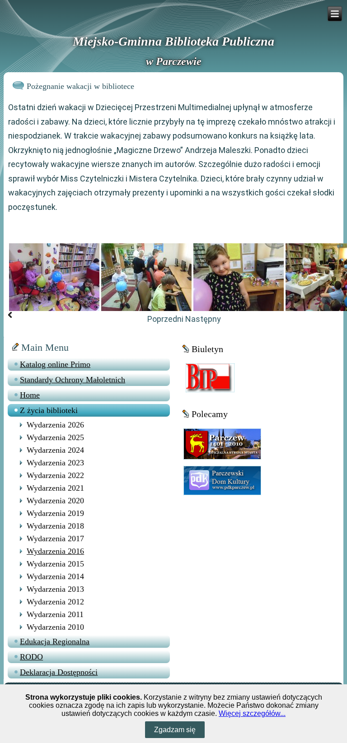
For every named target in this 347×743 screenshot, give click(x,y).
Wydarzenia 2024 (55, 450)
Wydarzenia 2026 (55, 424)
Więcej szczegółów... (252, 713)
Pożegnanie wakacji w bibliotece (80, 86)
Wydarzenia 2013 (55, 589)
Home (30, 394)
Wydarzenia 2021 (55, 487)
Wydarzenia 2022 (55, 475)
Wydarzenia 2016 (55, 551)
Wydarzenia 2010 (55, 627)
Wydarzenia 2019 (55, 513)
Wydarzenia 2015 (55, 563)
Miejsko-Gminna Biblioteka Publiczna (173, 41)
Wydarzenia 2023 (55, 462)
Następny (203, 319)
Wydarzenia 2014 (55, 576)
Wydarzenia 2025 (55, 437)
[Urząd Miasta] (222, 443)
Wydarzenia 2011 (55, 614)
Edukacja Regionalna (54, 641)
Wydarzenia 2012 (55, 601)
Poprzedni (165, 319)
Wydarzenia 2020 (55, 500)
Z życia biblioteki (49, 410)
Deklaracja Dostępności (59, 672)
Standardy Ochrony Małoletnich (72, 379)
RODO (31, 656)
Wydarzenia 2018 (55, 525)
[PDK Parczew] (222, 479)
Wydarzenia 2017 (55, 538)
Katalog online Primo (55, 364)
